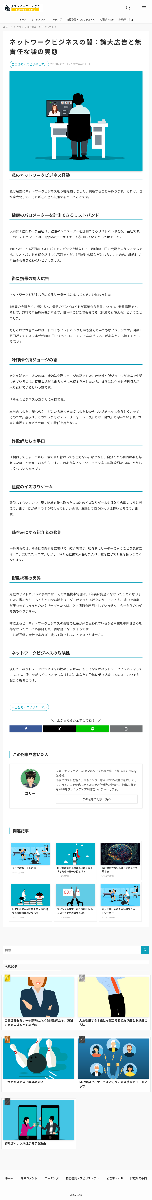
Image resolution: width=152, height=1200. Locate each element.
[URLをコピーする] (126, 728)
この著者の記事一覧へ (96, 799)
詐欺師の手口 (138, 1178)
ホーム (9, 1178)
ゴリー (30, 793)
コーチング (52, 1178)
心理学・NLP (114, 1178)
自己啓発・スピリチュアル (29, 64)
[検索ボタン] (128, 8)
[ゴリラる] (23, 8)
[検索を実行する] (145, 950)
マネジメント (29, 1178)
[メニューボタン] (144, 8)
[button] (26, 728)
